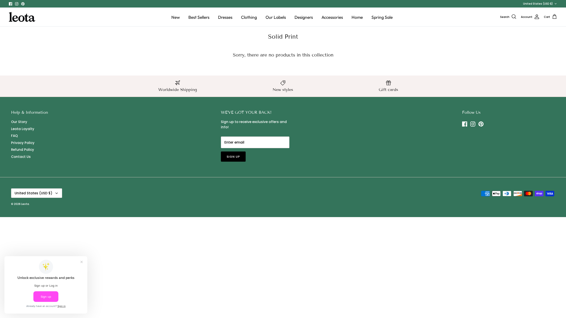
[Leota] (22, 17)
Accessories (332, 17)
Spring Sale (382, 17)
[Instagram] (16, 4)
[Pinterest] (23, 4)
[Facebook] (10, 4)
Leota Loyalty (22, 129)
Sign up (233, 157)
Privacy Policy (22, 142)
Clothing (249, 17)
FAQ (14, 135)
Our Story (19, 121)
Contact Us (21, 156)
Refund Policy (22, 149)
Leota (25, 204)
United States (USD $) (538, 4)
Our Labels (276, 17)
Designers (303, 17)
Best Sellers (198, 17)
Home (357, 17)
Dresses (225, 17)
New (175, 17)
